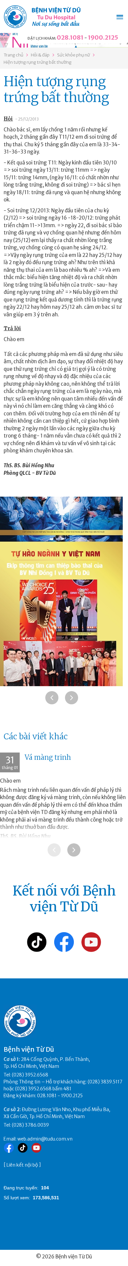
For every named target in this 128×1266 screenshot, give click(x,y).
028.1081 (70, 37)
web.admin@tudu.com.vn (45, 1139)
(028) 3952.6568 (30, 1075)
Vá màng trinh (48, 757)
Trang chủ (13, 55)
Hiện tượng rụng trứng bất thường (38, 62)
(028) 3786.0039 (30, 1125)
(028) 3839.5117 (105, 1082)
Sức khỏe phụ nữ (73, 55)
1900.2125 (103, 37)
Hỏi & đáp (40, 55)
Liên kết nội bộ (22, 1165)
